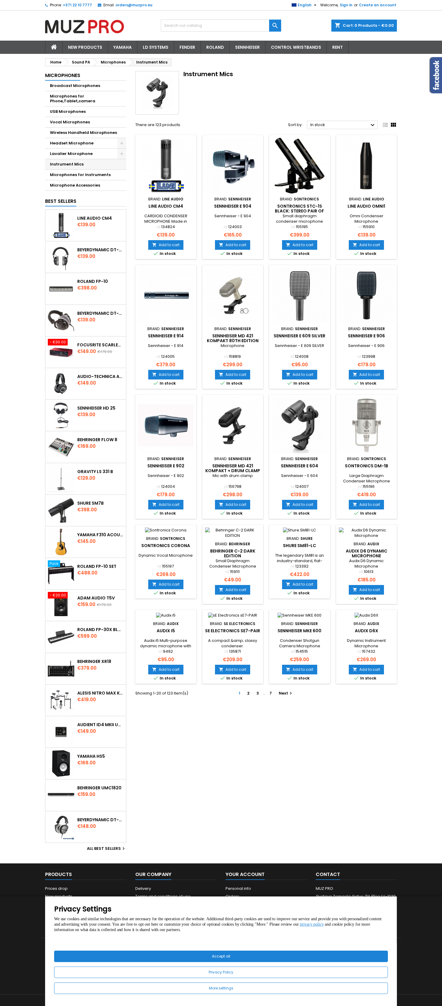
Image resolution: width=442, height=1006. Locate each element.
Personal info (238, 888)
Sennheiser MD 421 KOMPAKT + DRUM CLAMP (232, 468)
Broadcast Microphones (75, 85)
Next (286, 693)
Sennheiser (247, 47)
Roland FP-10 (92, 281)
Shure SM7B (90, 503)
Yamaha (122, 47)
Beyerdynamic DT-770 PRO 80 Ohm (100, 249)
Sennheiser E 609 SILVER (299, 336)
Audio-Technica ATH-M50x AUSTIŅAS (100, 376)
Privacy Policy (221, 972)
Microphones (62, 75)
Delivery (143, 888)
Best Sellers (60, 201)
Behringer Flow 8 (97, 439)
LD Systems (155, 47)
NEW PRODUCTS (85, 47)
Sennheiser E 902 (165, 466)
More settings (221, 988)
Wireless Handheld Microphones (83, 132)
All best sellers (106, 848)
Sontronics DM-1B (366, 466)
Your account (245, 874)
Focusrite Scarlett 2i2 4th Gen (100, 344)
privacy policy (312, 924)
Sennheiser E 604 (299, 466)
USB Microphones (68, 111)
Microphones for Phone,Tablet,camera (72, 98)
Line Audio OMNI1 (366, 206)
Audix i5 (166, 631)
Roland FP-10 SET (96, 566)
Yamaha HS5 (91, 756)
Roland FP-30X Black (100, 629)
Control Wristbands (296, 47)
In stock (343, 125)
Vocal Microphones (70, 122)
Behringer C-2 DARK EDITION (232, 553)
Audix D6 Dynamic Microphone (366, 553)
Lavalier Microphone (71, 153)
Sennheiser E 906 (366, 336)
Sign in (346, 5)
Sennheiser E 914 (166, 336)
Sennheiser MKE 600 (299, 631)
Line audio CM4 (94, 218)
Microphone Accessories (75, 185)
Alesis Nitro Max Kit (100, 693)
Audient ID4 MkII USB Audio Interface (100, 724)
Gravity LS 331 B (95, 471)
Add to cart (166, 244)
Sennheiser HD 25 (96, 408)
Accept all (221, 956)
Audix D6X (366, 631)
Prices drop (56, 888)
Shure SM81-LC (299, 546)
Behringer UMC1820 (99, 787)
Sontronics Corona (165, 546)
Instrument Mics (67, 164)
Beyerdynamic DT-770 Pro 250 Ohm (100, 313)
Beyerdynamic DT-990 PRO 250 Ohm (100, 819)
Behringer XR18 (94, 661)
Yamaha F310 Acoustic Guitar (100, 534)
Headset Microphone (72, 143)
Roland (215, 47)
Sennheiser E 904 (232, 206)
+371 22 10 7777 (77, 5)
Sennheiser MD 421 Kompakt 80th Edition (233, 338)
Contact (328, 874)
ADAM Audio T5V (96, 598)
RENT (337, 47)
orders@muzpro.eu (133, 5)
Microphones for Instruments (80, 175)
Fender (187, 47)
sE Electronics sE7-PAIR (232, 631)
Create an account (377, 5)
